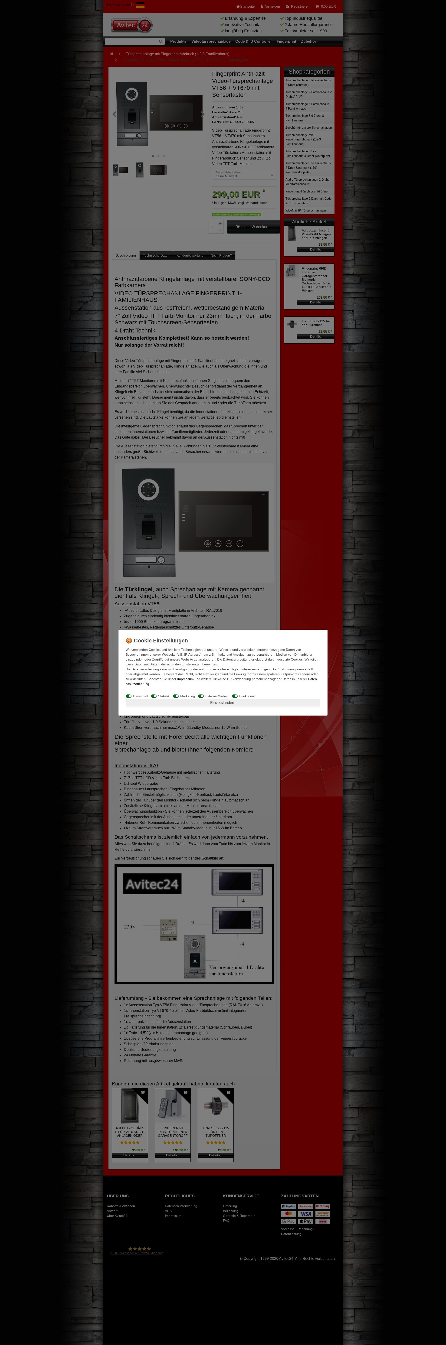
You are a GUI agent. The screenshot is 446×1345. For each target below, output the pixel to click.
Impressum (185, 679)
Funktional (247, 696)
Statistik (164, 696)
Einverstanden (222, 702)
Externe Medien (217, 696)
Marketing (187, 696)
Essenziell (140, 696)
